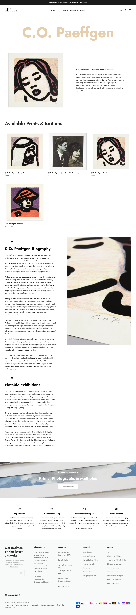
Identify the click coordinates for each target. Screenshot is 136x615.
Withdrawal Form (113, 583)
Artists (65, 10)
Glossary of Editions (114, 556)
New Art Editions (89, 556)
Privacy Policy (14, 566)
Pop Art (110, 80)
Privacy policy (9, 605)
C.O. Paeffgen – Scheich (14, 173)
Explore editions (68, 486)
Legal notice (35, 605)
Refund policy (60, 605)
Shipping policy (10, 607)
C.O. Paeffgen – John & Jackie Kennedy (63, 173)
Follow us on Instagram (115, 575)
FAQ (108, 552)
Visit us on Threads (114, 579)
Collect (73, 10)
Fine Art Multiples (89, 564)
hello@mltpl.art (63, 560)
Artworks (54, 10)
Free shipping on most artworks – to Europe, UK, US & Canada (68, 2)
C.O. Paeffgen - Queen (14, 223)
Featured (86, 547)
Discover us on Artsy (114, 564)
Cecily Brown (87, 568)
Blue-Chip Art (87, 552)
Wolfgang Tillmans (89, 575)
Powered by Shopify (22, 602)
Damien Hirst (87, 572)
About (82, 10)
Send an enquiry (64, 586)
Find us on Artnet (113, 568)
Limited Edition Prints (90, 560)
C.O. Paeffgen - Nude (99, 173)
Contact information (47, 605)
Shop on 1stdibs (113, 572)
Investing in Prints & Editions (117, 560)
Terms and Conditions (22, 605)
